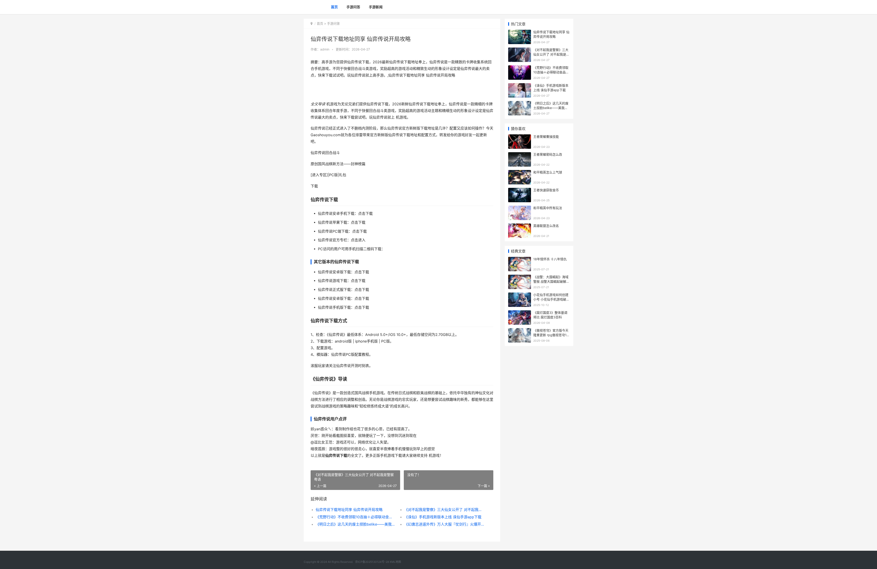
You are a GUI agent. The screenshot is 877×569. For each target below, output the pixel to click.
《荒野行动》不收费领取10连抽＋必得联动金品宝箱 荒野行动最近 (355, 517)
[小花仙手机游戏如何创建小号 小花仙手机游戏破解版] (519, 295)
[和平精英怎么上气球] (519, 173)
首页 (334, 7)
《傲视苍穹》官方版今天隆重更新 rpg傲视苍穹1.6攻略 (551, 334)
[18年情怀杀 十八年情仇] (519, 260)
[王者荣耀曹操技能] (519, 137)
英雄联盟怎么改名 (546, 226)
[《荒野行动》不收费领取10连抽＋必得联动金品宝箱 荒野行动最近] (519, 68)
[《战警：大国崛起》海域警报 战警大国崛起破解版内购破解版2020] (519, 277)
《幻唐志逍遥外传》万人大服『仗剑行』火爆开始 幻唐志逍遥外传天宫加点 (444, 524)
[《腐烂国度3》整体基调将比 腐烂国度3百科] (519, 313)
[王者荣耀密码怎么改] (519, 155)
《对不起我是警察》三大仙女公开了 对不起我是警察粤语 (444, 509)
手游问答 (353, 7)
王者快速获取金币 (546, 190)
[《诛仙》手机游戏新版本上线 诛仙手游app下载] (519, 86)
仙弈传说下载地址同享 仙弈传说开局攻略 (349, 509)
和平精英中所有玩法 (547, 208)
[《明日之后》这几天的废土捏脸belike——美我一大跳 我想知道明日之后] (519, 104)
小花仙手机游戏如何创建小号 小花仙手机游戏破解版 (551, 299)
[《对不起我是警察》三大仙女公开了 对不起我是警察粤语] (519, 50)
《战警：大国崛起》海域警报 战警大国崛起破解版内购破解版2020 (551, 281)
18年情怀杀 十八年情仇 (550, 259)
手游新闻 (376, 7)
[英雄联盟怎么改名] (519, 226)
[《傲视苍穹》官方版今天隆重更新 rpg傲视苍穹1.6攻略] (519, 331)
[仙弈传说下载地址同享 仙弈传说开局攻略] (519, 33)
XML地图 (395, 562)
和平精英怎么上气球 (547, 172)
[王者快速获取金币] (519, 191)
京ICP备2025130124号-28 (372, 562)
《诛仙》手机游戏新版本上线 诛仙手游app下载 (442, 517)
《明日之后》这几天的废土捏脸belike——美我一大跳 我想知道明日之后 (355, 524)
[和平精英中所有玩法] (519, 208)
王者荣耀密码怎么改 (547, 154)
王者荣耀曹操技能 (546, 136)
